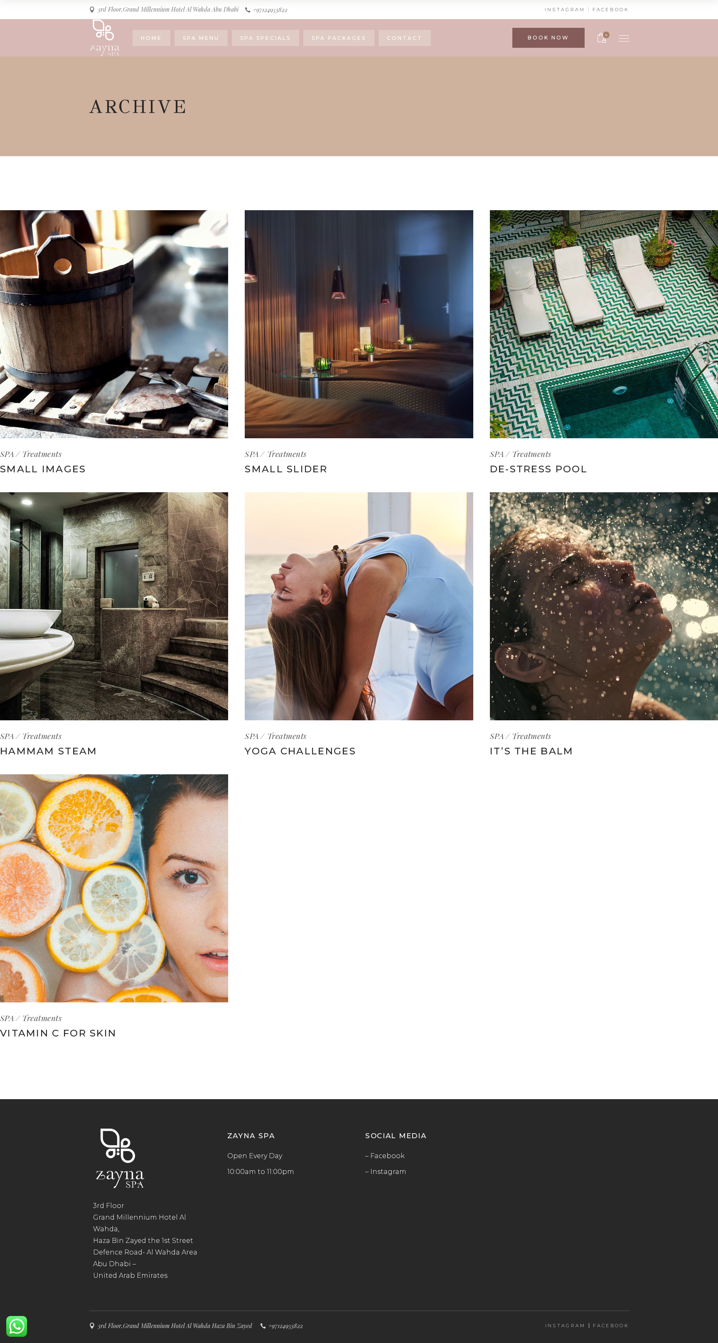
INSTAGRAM (565, 9)
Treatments (41, 453)
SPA (7, 453)
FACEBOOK (611, 9)
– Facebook (385, 1156)
